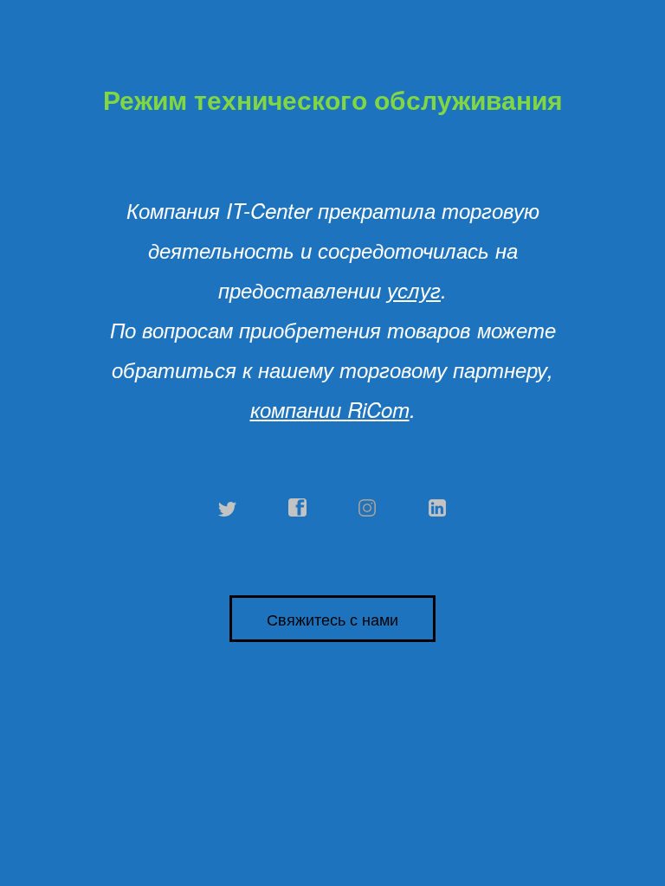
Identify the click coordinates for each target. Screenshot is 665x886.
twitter (227, 507)
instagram (368, 507)
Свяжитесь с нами (332, 618)
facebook (297, 507)
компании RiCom (330, 409)
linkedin (438, 507)
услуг (414, 290)
